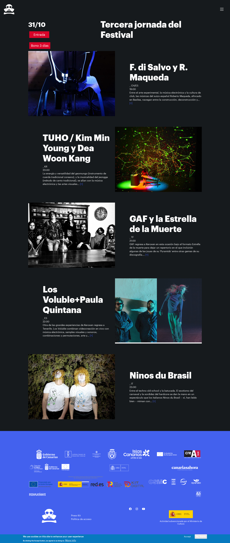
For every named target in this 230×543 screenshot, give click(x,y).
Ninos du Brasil (161, 375)
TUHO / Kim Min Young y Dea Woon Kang (76, 148)
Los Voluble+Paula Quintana (73, 299)
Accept (187, 536)
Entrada (39, 34)
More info (70, 540)
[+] (131, 103)
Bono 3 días (40, 45)
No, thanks (201, 536)
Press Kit (76, 515)
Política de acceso (81, 519)
